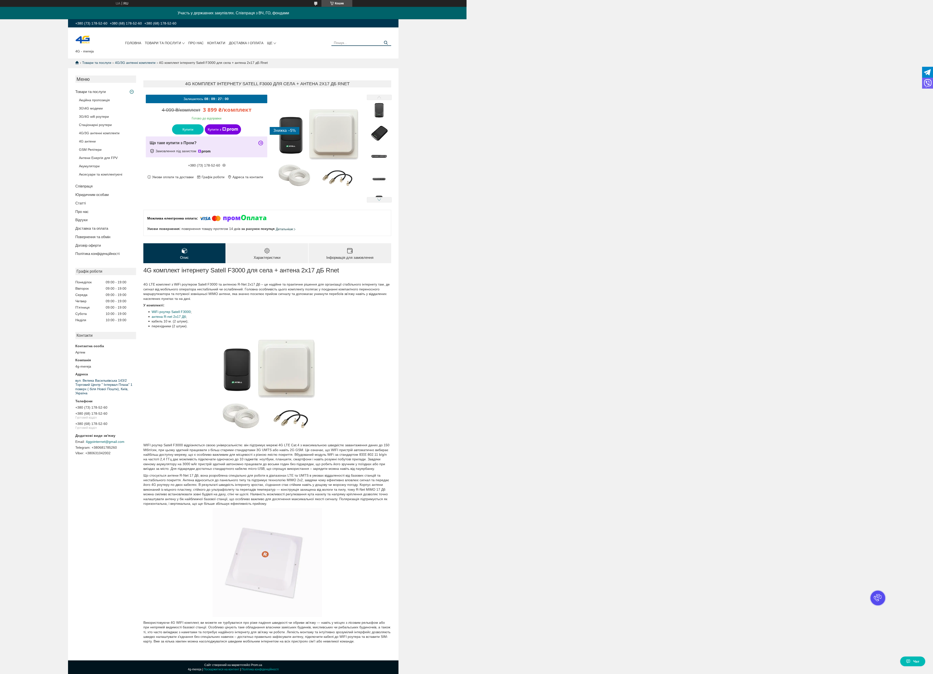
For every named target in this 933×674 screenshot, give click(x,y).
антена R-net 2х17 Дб (169, 317)
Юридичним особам (92, 195)
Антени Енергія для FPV (98, 158)
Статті (80, 203)
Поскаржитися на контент (221, 669)
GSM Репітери (90, 150)
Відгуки (81, 220)
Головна (133, 43)
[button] (878, 598)
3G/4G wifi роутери (94, 116)
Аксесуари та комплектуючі (100, 174)
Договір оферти (88, 245)
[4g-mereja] (82, 39)
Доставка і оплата (246, 43)
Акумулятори (89, 166)
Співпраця (84, 186)
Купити (187, 129)
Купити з (214, 129)
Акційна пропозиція (94, 100)
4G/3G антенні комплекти (135, 62)
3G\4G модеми (91, 108)
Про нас (196, 43)
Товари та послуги (163, 43)
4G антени (87, 141)
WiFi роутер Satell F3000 (171, 312)
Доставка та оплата (91, 228)
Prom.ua (256, 665)
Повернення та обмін (92, 237)
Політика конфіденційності (97, 254)
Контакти (216, 43)
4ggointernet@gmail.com (105, 442)
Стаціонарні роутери (95, 125)
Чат (916, 661)
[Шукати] (385, 43)
